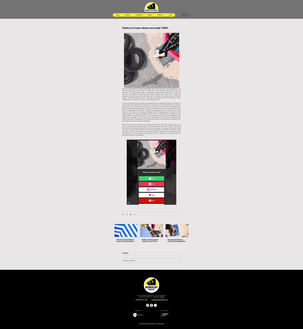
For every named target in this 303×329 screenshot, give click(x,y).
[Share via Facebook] (123, 214)
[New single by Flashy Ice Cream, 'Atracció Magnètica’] (177, 230)
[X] (155, 305)
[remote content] (151, 172)
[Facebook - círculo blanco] (151, 305)
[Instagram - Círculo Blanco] (147, 305)
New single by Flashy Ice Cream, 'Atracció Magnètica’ (176, 240)
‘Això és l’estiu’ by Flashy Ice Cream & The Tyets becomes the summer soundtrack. (125, 240)
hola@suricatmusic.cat (160, 300)
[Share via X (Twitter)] (127, 214)
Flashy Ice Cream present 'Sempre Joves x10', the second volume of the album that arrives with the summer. (151, 240)
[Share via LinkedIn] (131, 214)
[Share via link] (134, 214)
